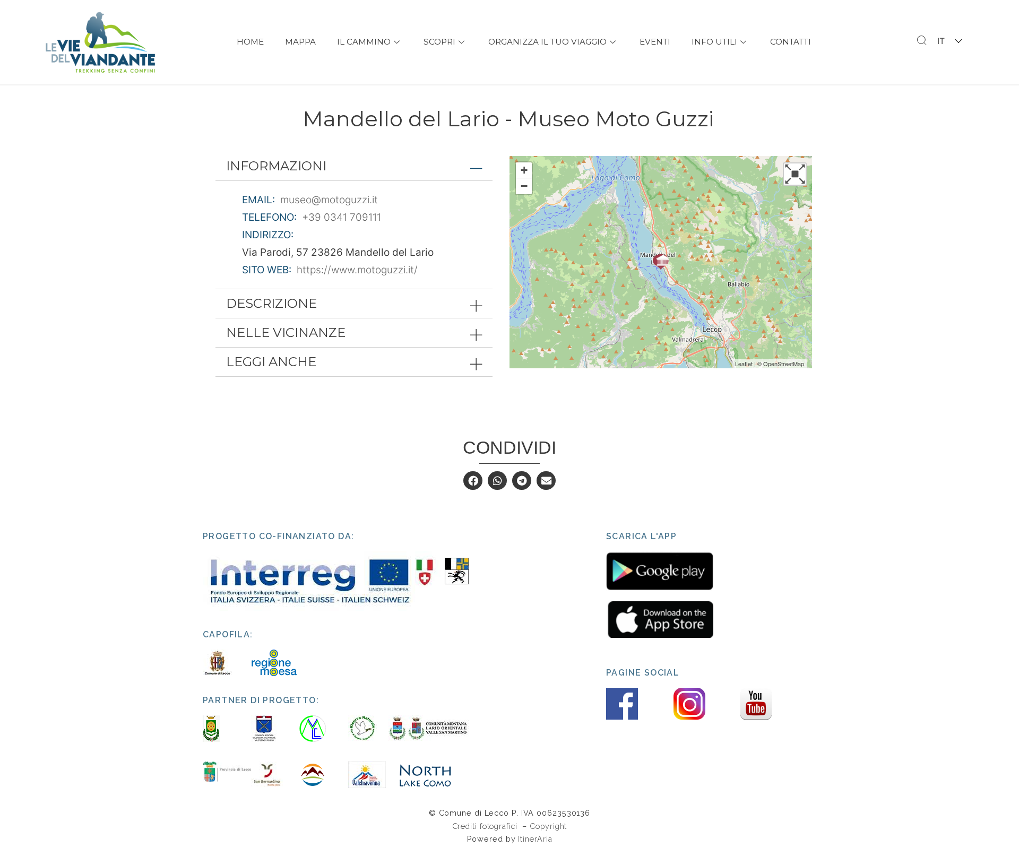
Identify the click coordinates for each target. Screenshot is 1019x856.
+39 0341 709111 (341, 217)
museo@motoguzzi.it (329, 200)
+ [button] (524, 170)
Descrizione (271, 303)
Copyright (548, 826)
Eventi (655, 42)
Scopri (439, 42)
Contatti (790, 42)
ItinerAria (535, 838)
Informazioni (276, 166)
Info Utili (714, 42)
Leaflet (744, 363)
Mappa (300, 42)
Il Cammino (364, 42)
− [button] (524, 186)
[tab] (354, 166)
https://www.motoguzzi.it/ (357, 270)
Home (250, 42)
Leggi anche (271, 361)
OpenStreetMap (783, 363)
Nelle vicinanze (286, 332)
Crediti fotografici (486, 826)
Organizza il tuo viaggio (547, 42)
